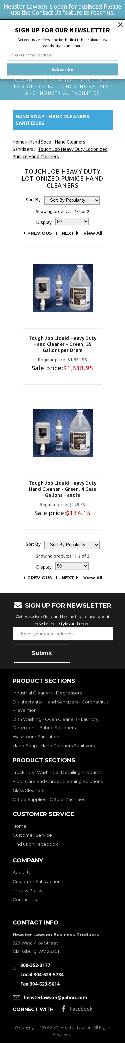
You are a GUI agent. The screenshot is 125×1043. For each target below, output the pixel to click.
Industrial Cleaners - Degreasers (47, 692)
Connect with (33, 1009)
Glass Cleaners (28, 790)
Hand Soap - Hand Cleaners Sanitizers (54, 745)
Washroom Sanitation (36, 736)
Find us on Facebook (35, 844)
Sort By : (34, 199)
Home (19, 826)
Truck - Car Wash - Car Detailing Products (57, 772)
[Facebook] (77, 1010)
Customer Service (32, 835)
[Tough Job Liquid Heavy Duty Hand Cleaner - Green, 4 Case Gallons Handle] (62, 432)
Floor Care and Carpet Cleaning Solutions (58, 781)
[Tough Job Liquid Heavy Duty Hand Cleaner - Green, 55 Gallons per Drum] (62, 288)
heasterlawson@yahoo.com (55, 997)
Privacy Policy (27, 890)
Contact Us (25, 899)
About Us (22, 872)
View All (92, 233)
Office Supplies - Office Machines (49, 799)
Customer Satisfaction (37, 881)
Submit (42, 653)
